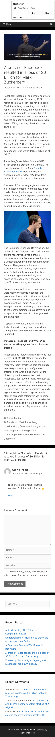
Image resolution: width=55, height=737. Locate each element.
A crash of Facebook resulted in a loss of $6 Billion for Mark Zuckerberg (26, 693)
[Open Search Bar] (51, 24)
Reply (10, 495)
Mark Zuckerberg (28, 422)
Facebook (12, 422)
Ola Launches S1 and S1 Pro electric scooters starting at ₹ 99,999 (27, 704)
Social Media (14, 418)
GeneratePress (27, 732)
